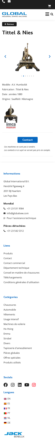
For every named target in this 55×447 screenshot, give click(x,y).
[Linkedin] (20, 385)
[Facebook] (6, 385)
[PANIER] (49, 6)
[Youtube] (27, 385)
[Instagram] (13, 385)
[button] (51, 14)
